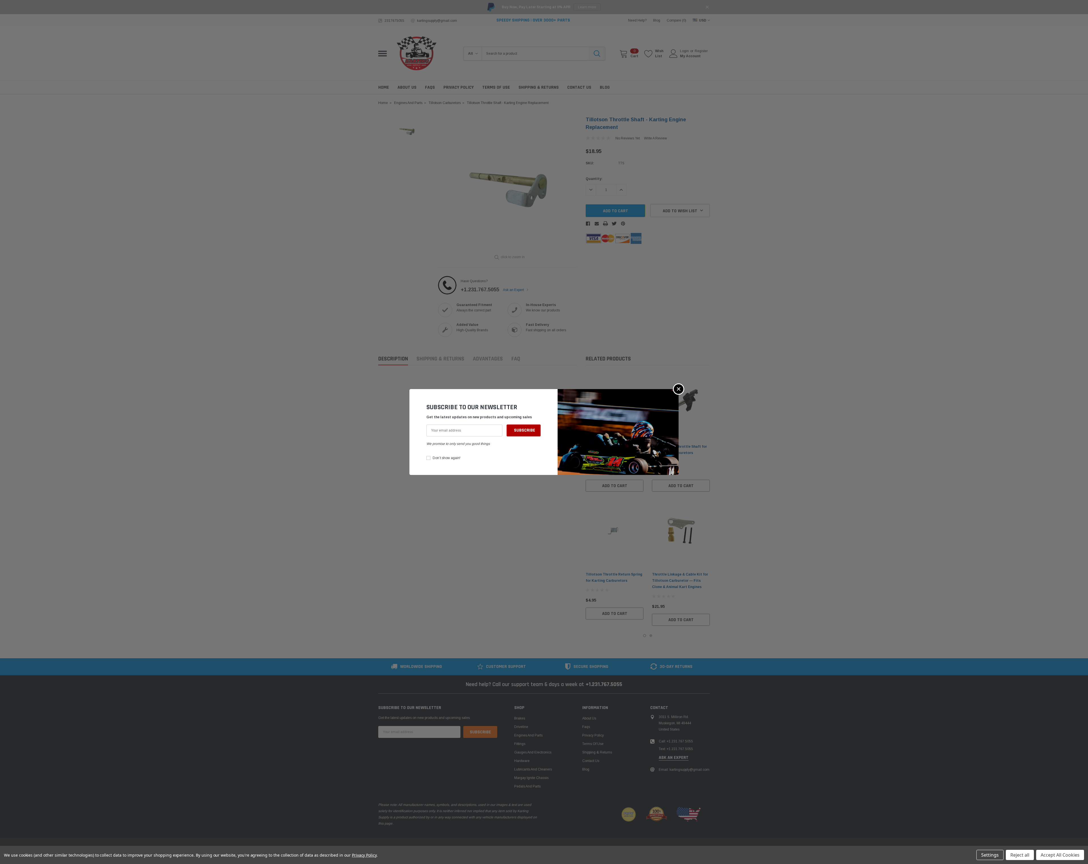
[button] (678, 389)
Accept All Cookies (1060, 855)
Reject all (1019, 855)
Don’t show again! (446, 458)
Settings (990, 855)
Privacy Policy (364, 855)
